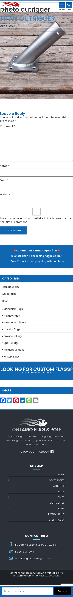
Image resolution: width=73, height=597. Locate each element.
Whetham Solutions (49, 575)
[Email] (35, 401)
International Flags (15, 322)
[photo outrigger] (36, 50)
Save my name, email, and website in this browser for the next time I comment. (35, 220)
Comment (7, 126)
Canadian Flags (13, 309)
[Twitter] (9, 401)
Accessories (9, 294)
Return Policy (56, 519)
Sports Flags (11, 343)
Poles (61, 497)
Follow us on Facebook (34, 451)
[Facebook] (3, 401)
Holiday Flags (12, 316)
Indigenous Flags (14, 349)
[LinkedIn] (22, 401)
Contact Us (57, 502)
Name (4, 166)
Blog (61, 491)
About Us (58, 486)
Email (4, 180)
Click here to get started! (36, 370)
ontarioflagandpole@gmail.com (33, 558)
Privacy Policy (55, 514)
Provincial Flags (13, 336)
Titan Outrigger (27, 17)
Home (61, 474)
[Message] (29, 401)
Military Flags (11, 356)
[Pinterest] (16, 401)
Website (5, 194)
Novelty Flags (12, 329)
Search (62, 591)
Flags (5, 301)
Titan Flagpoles (10, 287)
